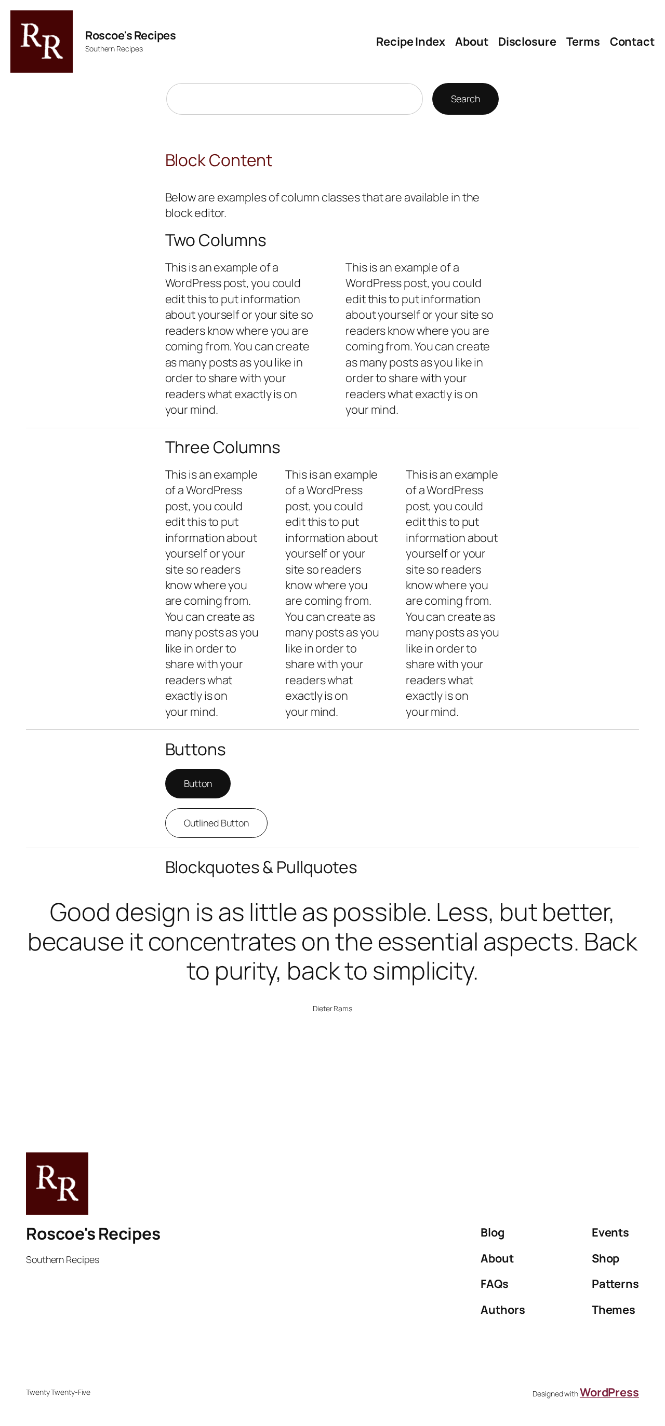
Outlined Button (216, 823)
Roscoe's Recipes (130, 35)
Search (465, 98)
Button (198, 783)
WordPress (609, 1392)
